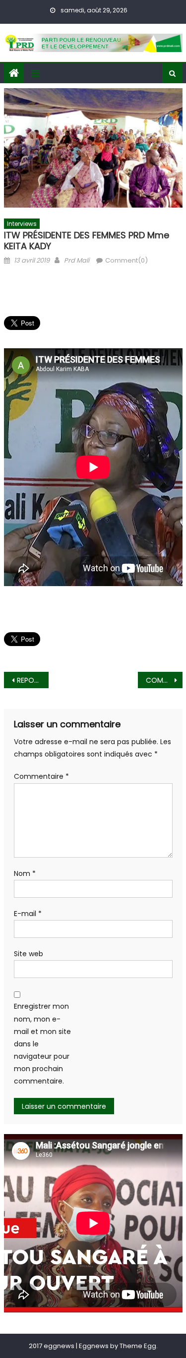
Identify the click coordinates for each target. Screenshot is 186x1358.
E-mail (28, 914)
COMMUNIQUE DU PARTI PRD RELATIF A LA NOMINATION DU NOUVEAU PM (164, 680)
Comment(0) (126, 260)
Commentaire (41, 776)
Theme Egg (138, 1346)
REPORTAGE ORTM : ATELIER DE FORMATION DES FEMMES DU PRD (33, 680)
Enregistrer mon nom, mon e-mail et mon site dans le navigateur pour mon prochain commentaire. (42, 1043)
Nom (25, 873)
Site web (28, 954)
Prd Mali (76, 260)
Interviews (22, 223)
